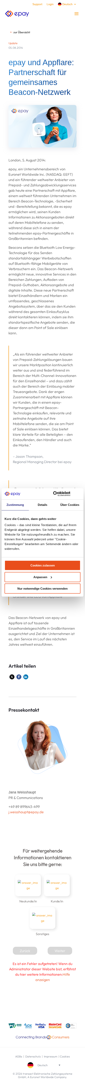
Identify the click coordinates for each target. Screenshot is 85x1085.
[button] (11, 676)
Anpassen (40, 577)
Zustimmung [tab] (15, 504)
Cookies (65, 1056)
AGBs (18, 1056)
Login (50, 4)
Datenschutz (33, 1056)
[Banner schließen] (79, 493)
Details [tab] (42, 504)
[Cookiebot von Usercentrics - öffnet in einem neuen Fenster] (53, 493)
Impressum (50, 1056)
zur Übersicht (21, 32)
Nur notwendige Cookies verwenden (42, 588)
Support (37, 4)
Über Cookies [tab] (69, 504)
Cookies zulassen (42, 565)
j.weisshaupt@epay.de (26, 812)
